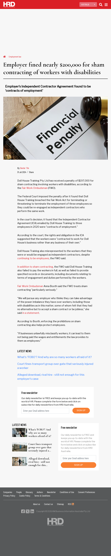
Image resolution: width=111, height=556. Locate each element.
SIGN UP (81, 410)
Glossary (29, 492)
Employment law (15, 56)
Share (31, 172)
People (19, 492)
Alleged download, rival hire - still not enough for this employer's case (39, 462)
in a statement (30, 312)
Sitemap (60, 504)
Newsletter (51, 492)
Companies (7, 492)
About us (36, 504)
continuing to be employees (33, 258)
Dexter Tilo (24, 167)
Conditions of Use (67, 492)
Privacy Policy (9, 495)
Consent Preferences (86, 492)
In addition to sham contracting (35, 266)
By (23, 167)
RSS (70, 504)
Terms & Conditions (42, 495)
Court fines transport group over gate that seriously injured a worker (40, 447)
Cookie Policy (24, 495)
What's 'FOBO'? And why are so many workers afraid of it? (54, 357)
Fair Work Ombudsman (35, 188)
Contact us (48, 504)
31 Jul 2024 (21, 172)
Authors (40, 492)
